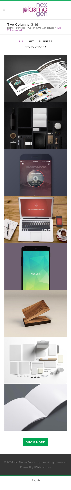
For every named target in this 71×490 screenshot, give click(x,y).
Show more (35, 442)
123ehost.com (42, 467)
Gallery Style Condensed (41, 27)
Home (10, 27)
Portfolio (20, 27)
